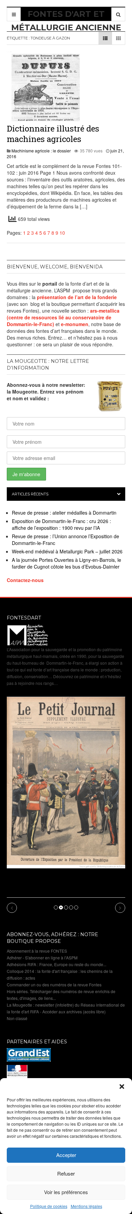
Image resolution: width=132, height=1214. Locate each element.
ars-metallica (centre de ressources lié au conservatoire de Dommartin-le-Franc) (63, 317)
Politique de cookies (48, 1206)
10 (62, 232)
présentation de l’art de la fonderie (77, 297)
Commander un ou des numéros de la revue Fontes (54, 984)
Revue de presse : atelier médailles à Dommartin (64, 512)
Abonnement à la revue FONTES (37, 951)
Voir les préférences (66, 1191)
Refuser (66, 1173)
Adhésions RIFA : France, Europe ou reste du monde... (56, 964)
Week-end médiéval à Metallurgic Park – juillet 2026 (67, 551)
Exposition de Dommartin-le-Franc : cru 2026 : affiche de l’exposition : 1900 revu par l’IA (61, 524)
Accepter (66, 1154)
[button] (121, 1086)
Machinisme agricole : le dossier (41, 150)
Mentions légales (86, 1206)
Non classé (17, 1018)
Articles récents (30, 494)
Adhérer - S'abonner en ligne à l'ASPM (42, 957)
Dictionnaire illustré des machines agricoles (53, 133)
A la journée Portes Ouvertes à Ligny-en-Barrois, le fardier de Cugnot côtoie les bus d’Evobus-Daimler (66, 563)
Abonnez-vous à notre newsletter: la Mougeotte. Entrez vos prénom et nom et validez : (46, 391)
